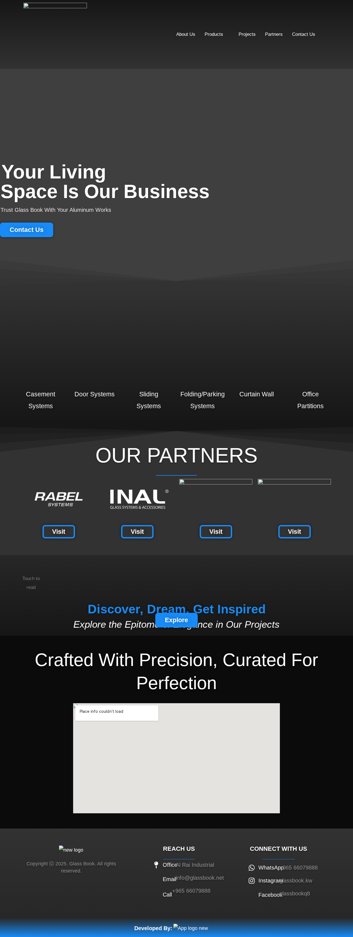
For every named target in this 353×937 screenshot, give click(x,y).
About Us (185, 34)
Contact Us (303, 34)
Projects (247, 34)
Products (214, 34)
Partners (274, 34)
